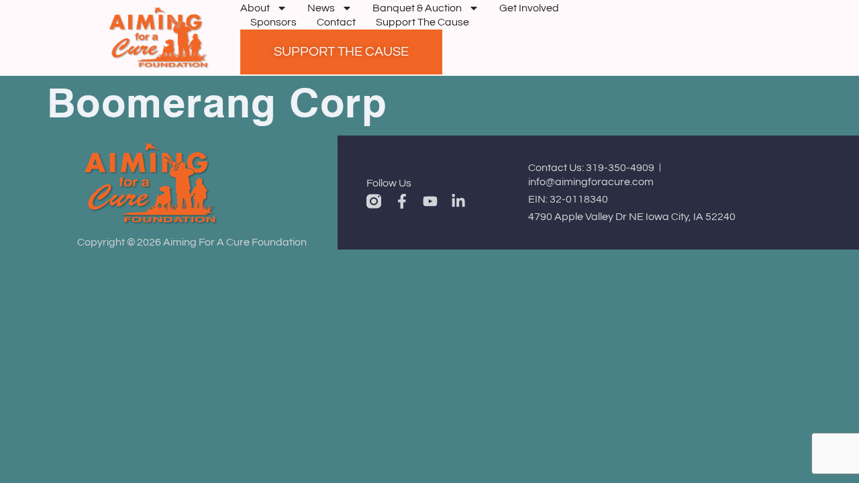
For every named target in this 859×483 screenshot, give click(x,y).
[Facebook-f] (402, 201)
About (255, 8)
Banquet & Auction (417, 8)
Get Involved (529, 8)
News (321, 8)
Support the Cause (422, 22)
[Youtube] (430, 201)
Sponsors (273, 22)
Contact (336, 22)
